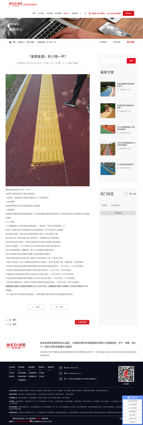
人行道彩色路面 (58, 401)
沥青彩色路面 (87, 401)
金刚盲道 (14, 190)
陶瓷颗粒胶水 (42, 412)
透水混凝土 (21, 394)
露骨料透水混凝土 (31, 394)
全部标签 (118, 213)
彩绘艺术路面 (22, 398)
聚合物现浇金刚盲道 (43, 282)
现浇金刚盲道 (49, 266)
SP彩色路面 (67, 390)
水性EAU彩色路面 (57, 390)
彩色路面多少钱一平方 (31, 401)
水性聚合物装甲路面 (88, 390)
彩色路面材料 (115, 205)
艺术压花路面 (65, 398)
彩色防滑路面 (22, 373)
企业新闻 (102, 42)
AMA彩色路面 (13, 403)
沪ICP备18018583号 (22, 421)
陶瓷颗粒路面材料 (61, 412)
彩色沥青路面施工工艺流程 (67, 407)
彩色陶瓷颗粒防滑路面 (86, 412)
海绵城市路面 (22, 376)
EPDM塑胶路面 (32, 398)
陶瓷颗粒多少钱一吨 (31, 412)
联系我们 (75, 13)
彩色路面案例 (32, 373)
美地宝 (38, 418)
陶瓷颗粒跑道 (51, 412)
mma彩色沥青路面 (120, 407)
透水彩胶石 (50, 394)
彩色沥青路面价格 (35, 407)
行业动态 (116, 42)
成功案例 (58, 13)
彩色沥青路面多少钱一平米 (50, 407)
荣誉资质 (11, 376)
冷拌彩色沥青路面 (108, 407)
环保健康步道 (22, 380)
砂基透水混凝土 (59, 394)
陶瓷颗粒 (104, 205)
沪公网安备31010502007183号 (42, 421)
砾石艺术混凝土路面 (54, 398)
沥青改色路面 (47, 390)
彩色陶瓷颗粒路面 (73, 412)
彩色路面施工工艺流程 (46, 401)
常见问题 (30, 42)
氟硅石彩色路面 (76, 390)
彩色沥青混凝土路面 (15, 409)
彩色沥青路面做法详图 (95, 407)
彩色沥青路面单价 (23, 407)
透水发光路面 (69, 394)
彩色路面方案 (32, 376)
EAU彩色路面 (114, 401)
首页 (34, 13)
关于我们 (41, 13)
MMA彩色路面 (104, 401)
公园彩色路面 (68, 401)
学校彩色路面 (78, 401)
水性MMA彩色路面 (36, 390)
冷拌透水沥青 (42, 394)
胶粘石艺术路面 (42, 398)
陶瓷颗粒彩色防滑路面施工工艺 (115, 412)
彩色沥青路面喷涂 (81, 407)
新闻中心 (66, 13)
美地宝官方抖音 (18, 418)
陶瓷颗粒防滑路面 (23, 390)
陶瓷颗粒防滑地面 (100, 412)
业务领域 (49, 13)
